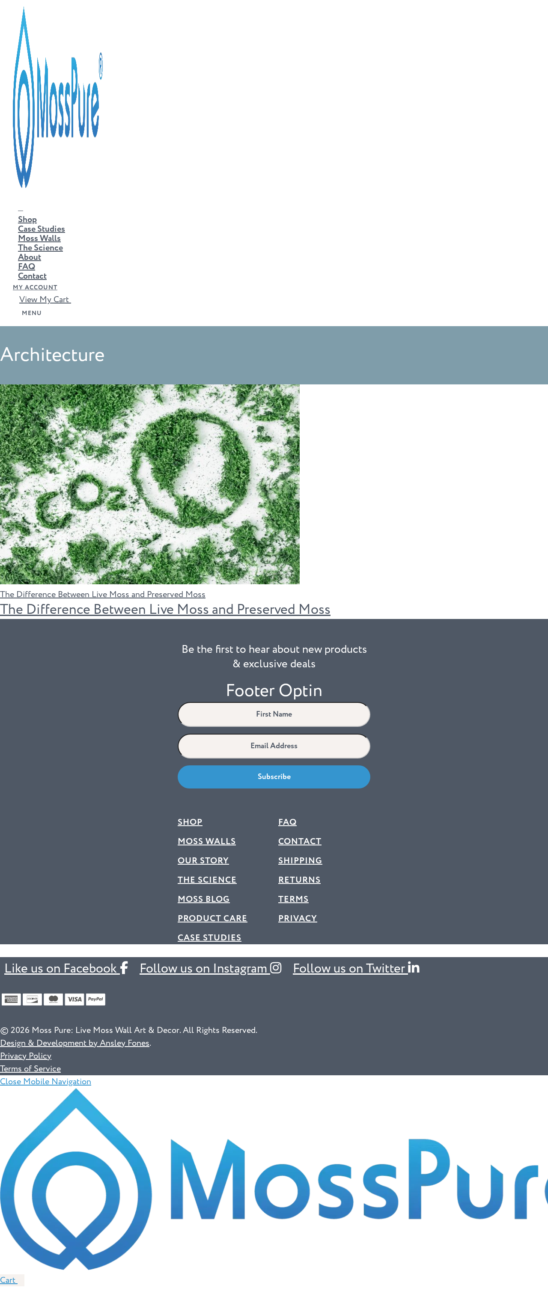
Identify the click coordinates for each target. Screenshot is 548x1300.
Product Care (212, 919)
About (29, 257)
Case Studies (41, 229)
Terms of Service (30, 1069)
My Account (35, 288)
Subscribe (274, 776)
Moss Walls (39, 238)
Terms (293, 899)
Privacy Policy (25, 1056)
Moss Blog (204, 899)
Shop (27, 220)
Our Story (203, 861)
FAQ (26, 267)
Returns (299, 880)
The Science (40, 248)
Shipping (300, 861)
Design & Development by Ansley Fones (74, 1043)
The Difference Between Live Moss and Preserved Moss (165, 609)
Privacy (297, 919)
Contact (32, 276)
